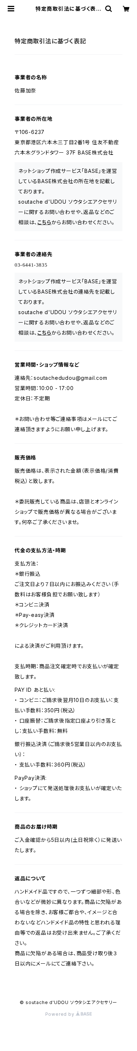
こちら (44, 222)
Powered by (60, 1014)
